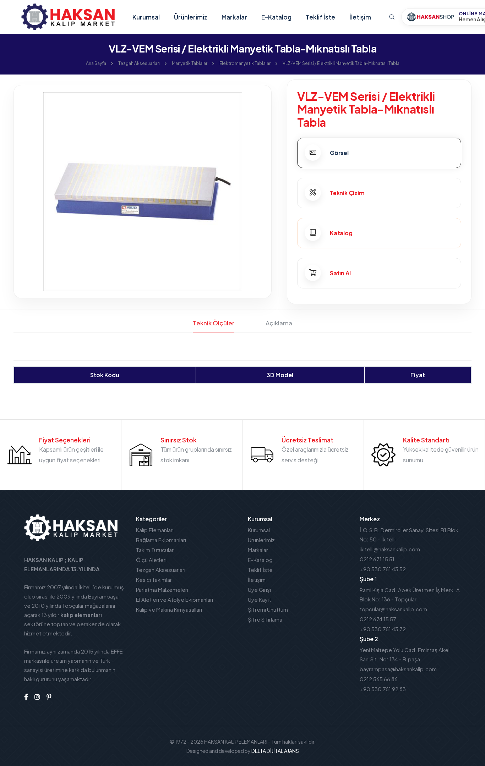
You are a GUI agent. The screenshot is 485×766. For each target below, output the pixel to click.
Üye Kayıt (259, 599)
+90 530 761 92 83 (383, 688)
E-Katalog (276, 17)
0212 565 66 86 (379, 679)
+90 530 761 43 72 (383, 629)
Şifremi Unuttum (268, 609)
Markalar (234, 17)
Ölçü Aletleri (151, 559)
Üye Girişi (259, 589)
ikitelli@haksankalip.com (390, 549)
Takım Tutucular (155, 549)
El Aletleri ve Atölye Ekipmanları (174, 599)
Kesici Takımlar (154, 579)
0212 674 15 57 (378, 619)
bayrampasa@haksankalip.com (398, 669)
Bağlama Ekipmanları (161, 539)
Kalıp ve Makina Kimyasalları (169, 609)
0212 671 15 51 (377, 559)
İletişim (360, 17)
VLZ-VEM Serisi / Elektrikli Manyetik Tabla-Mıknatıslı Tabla (341, 63)
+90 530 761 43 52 (383, 569)
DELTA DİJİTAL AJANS (275, 751)
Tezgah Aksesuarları (139, 63)
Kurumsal (146, 17)
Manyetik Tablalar (189, 63)
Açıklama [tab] (279, 323)
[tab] (379, 153)
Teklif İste (320, 17)
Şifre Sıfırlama (265, 619)
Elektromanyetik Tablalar (245, 63)
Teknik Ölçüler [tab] (213, 323)
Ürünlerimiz (190, 17)
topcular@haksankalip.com (393, 609)
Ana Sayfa (96, 63)
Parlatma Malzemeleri (162, 589)
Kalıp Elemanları (155, 530)
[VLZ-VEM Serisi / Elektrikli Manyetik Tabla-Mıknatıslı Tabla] (142, 191)
